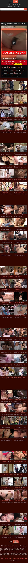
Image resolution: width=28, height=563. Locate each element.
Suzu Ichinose (18, 377)
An (2, 104)
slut (24, 130)
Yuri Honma (4, 276)
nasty (20, 276)
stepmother (24, 487)
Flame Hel (3, 130)
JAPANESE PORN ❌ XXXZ (13, 6)
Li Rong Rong (4, 351)
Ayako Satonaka (5, 487)
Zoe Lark (3, 214)
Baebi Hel (9, 130)
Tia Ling (17, 338)
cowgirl (3, 377)
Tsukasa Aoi (4, 338)
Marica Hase (18, 302)
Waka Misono (18, 91)
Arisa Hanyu (17, 500)
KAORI (16, 276)
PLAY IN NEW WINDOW (14, 53)
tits (23, 192)
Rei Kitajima (17, 487)
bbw (8, 377)
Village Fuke (4, 412)
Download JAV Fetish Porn (20, 558)
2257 (2, 558)
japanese (7, 91)
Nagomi (3, 117)
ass (23, 399)
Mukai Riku (10, 276)
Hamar (23, 500)
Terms (6, 558)
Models (14, 4)
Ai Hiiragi (17, 412)
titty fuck (23, 412)
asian (2, 91)
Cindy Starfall (18, 351)
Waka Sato (24, 153)
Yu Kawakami (4, 153)
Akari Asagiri (18, 153)
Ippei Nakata (17, 227)
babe (6, 179)
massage (11, 104)
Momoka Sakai (18, 438)
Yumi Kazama (18, 179)
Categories (9, 4)
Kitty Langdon (23, 338)
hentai (20, 130)
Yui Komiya (17, 289)
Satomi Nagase (18, 104)
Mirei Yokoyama (5, 500)
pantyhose (20, 474)
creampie (8, 315)
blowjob (11, 179)
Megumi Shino (18, 166)
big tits (24, 91)
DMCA (10, 558)
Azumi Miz (3, 227)
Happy (24, 364)
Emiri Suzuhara (4, 166)
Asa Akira (3, 289)
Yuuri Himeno (18, 192)
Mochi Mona (17, 425)
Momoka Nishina (5, 302)
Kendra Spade (18, 399)
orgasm (11, 166)
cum (24, 117)
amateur (6, 364)
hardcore (10, 338)
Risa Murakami (18, 117)
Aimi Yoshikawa (18, 214)
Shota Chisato (4, 192)
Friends (19, 4)
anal (8, 214)
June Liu (3, 315)
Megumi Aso (4, 399)
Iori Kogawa (4, 438)
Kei (23, 438)
